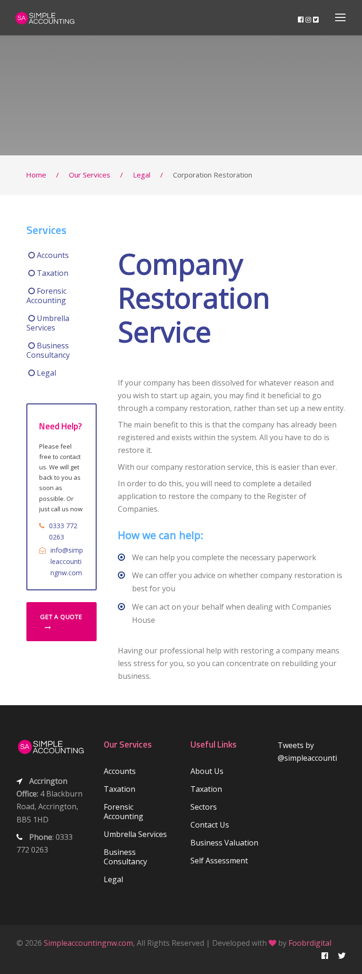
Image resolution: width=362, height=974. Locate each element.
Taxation (51, 273)
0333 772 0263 (63, 531)
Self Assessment (219, 860)
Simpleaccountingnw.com (88, 943)
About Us (206, 771)
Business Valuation (224, 842)
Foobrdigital (309, 943)
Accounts (52, 255)
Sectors (203, 807)
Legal (45, 373)
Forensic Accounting (46, 296)
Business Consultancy (48, 350)
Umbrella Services (47, 323)
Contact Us (209, 825)
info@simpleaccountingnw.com (66, 561)
